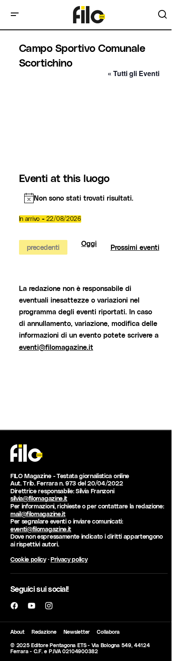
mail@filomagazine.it (38, 513)
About (17, 632)
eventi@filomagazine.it (56, 347)
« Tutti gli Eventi (133, 73)
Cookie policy (28, 559)
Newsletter (77, 632)
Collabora (108, 632)
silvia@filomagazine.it (38, 498)
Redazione (44, 632)
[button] (14, 14)
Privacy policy (69, 559)
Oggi (89, 243)
